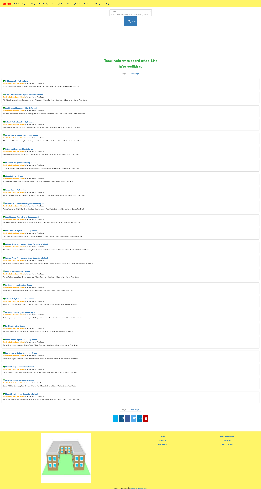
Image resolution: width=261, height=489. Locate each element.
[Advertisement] (130, 42)
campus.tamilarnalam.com (138, 488)
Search (133, 22)
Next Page (135, 73)
